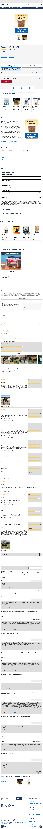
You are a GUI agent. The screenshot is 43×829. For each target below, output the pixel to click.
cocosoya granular (4, 779)
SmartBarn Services (33, 801)
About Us (31, 819)
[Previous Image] (2, 26)
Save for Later (12, 49)
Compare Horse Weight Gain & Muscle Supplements (10, 141)
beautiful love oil (4, 781)
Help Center (31, 809)
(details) (21, 63)
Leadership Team (32, 821)
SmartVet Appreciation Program (35, 803)
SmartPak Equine (4, 45)
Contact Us (31, 800)
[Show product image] (18, 38)
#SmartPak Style (32, 826)
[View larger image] (21, 23)
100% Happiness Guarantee (34, 814)
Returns (30, 811)
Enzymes (3, 152)
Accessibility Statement (4, 823)
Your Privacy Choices (22, 822)
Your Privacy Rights (14, 822)
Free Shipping (31, 812)
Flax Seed (3, 155)
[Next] (41, 104)
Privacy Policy (8, 822)
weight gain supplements (5, 784)
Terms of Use (3, 822)
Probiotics (3, 159)
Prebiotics (3, 157)
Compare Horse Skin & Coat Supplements (8, 143)
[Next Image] (40, 26)
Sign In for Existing (37, 72)
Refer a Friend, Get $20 (33, 824)
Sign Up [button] (18, 798)
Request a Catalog (32, 823)
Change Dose (39, 78)
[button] (26, 5)
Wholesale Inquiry (32, 805)
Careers (10, 823)
